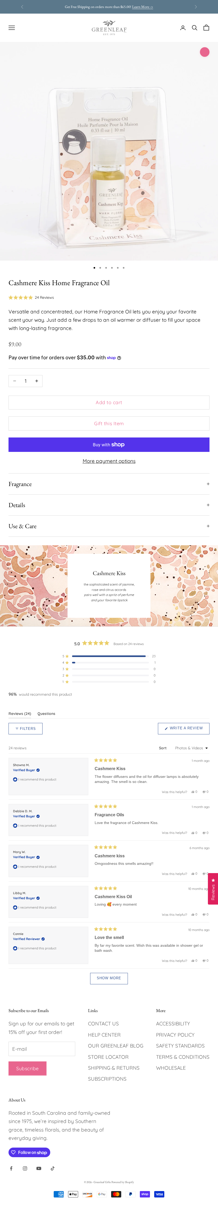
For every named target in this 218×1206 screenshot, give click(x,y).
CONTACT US (103, 1023)
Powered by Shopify (122, 1182)
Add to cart (109, 402)
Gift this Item (109, 423)
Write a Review (189, 730)
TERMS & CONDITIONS (182, 1057)
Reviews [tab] (20, 714)
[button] (31, 297)
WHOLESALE (171, 1068)
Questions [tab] (46, 714)
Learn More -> (142, 6)
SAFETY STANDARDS (180, 1045)
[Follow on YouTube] (38, 1168)
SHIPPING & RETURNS (114, 1068)
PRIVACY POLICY (175, 1035)
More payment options (109, 461)
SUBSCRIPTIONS (107, 1079)
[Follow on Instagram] (25, 1168)
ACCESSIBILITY (173, 1023)
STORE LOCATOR (108, 1057)
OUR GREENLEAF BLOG (115, 1045)
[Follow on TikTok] (52, 1168)
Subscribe (27, 1068)
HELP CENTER (104, 1035)
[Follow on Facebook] (11, 1168)
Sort (163, 748)
